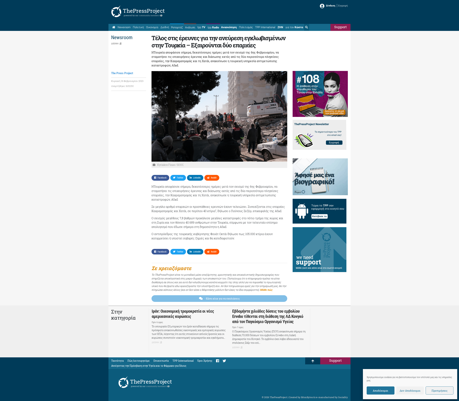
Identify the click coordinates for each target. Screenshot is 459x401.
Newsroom (124, 27)
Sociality (343, 397)
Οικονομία (152, 27)
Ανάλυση (190, 27)
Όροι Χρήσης (204, 360)
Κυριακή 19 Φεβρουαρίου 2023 (127, 81)
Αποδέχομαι (380, 390)
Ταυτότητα (117, 360)
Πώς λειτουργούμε (138, 360)
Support (340, 27)
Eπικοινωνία (161, 360)
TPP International (265, 27)
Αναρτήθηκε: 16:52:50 (122, 86)
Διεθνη (115, 43)
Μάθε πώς (266, 289)
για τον (294, 27)
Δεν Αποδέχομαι (410, 390)
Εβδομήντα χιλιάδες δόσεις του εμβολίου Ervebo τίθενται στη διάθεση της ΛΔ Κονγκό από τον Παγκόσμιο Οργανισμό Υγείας (267, 316)
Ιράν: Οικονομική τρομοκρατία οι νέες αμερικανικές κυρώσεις (183, 314)
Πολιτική (138, 27)
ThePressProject (144, 10)
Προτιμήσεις (440, 390)
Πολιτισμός (246, 27)
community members (149, 15)
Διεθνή (164, 27)
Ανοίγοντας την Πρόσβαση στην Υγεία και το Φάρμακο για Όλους (148, 365)
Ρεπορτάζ (177, 27)
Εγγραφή (343, 5)
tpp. (201, 27)
